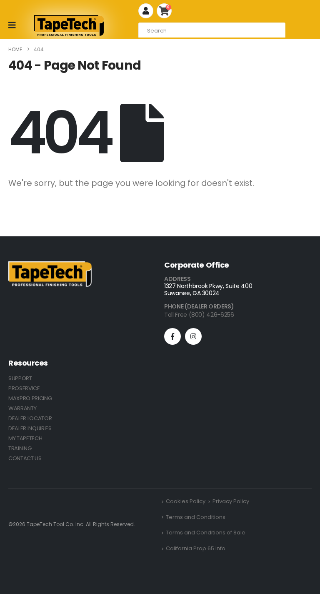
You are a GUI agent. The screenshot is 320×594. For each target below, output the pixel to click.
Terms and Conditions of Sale (205, 532)
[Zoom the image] (50, 266)
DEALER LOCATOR (30, 418)
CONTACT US (25, 458)
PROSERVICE (24, 388)
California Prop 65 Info (195, 548)
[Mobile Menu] (14, 25)
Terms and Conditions (195, 517)
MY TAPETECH (25, 438)
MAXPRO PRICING (30, 398)
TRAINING (19, 448)
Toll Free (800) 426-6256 (199, 315)
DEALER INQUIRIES (30, 428)
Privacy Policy (230, 501)
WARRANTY (22, 408)
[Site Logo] (69, 25)
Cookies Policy (185, 501)
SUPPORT (20, 378)
